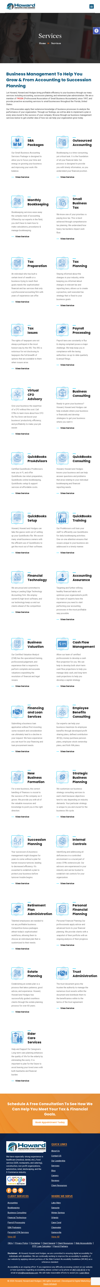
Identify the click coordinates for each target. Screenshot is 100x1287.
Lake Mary (56, 1203)
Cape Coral (56, 1222)
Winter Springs (58, 1212)
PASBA (20, 98)
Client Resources (59, 1185)
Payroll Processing (16, 1222)
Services (55, 1165)
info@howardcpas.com (28, 1273)
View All (12, 1236)
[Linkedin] (14, 1190)
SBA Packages (14, 1227)
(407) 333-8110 (78, 1270)
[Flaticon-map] (20, 1190)
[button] (96, 30)
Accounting (13, 1203)
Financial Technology (17, 1217)
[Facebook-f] (8, 1190)
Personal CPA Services (18, 1232)
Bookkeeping (14, 1207)
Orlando (54, 1217)
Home (42, 43)
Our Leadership (58, 1161)
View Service (22, 177)
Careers (54, 1175)
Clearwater (56, 1227)
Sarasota (55, 1207)
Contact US (56, 1156)
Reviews (55, 1180)
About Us (55, 1151)
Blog (53, 1170)
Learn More (84, 1273)
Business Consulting (17, 1212)
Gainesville (56, 1232)
